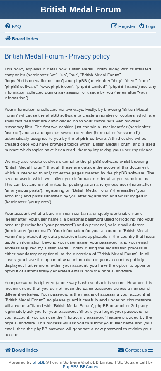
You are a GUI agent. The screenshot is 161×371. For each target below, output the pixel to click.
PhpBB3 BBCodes (80, 366)
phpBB (39, 362)
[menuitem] (13, 26)
